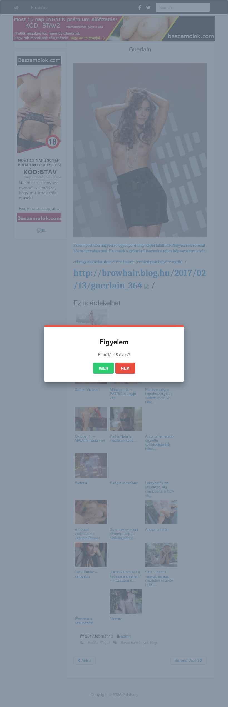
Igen (103, 368)
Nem (125, 368)
